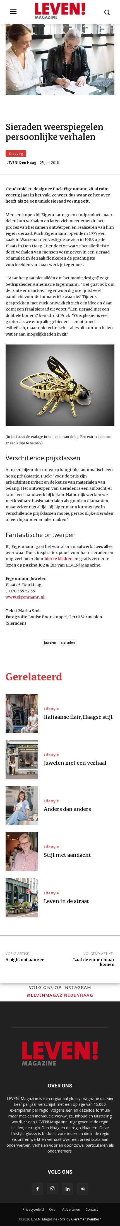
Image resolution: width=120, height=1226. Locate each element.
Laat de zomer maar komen (93, 962)
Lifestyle (51, 709)
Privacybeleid (33, 1209)
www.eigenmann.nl (25, 597)
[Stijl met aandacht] (22, 851)
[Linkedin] (67, 1189)
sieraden (68, 642)
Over (53, 1209)
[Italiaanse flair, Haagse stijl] (22, 713)
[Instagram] (52, 1188)
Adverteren (71, 1209)
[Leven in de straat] (22, 897)
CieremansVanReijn (86, 1219)
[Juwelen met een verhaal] (22, 759)
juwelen (50, 642)
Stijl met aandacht (67, 855)
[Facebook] (37, 1189)
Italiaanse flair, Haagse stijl (78, 717)
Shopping (16, 153)
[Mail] (82, 1189)
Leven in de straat (66, 901)
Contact (91, 1209)
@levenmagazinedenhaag (60, 995)
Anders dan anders (67, 809)
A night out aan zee (25, 959)
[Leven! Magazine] (60, 11)
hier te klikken (59, 558)
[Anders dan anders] (22, 805)
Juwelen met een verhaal (75, 763)
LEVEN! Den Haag (21, 162)
